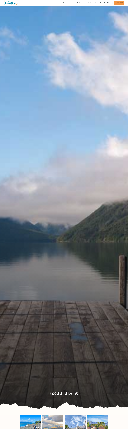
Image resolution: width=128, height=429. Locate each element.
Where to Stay (99, 3)
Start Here (119, 3)
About (64, 3)
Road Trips (107, 3)
